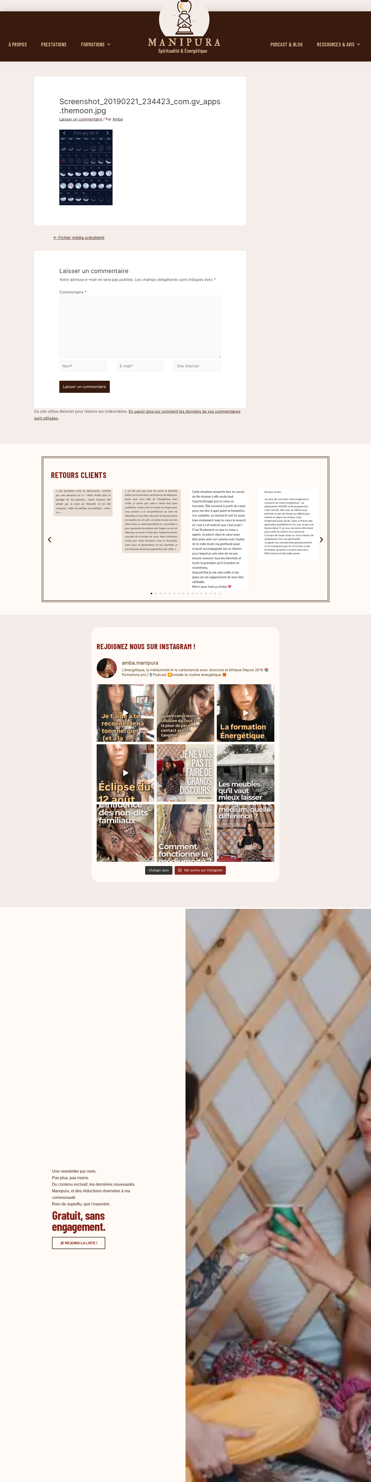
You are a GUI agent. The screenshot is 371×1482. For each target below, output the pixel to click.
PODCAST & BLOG (287, 44)
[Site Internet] (197, 367)
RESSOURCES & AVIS (335, 44)
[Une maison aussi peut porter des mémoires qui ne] (245, 773)
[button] (49, 539)
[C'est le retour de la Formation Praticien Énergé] (125, 713)
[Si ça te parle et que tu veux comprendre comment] (125, 833)
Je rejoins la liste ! (78, 1243)
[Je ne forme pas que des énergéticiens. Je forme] (245, 713)
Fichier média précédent (78, 237)
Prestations (53, 44)
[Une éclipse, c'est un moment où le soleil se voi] (125, 773)
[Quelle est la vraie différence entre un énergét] (245, 833)
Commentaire (73, 292)
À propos (18, 44)
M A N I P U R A (184, 43)
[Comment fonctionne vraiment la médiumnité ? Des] (185, 833)
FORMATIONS (93, 44)
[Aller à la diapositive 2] (156, 593)
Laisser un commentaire (80, 119)
